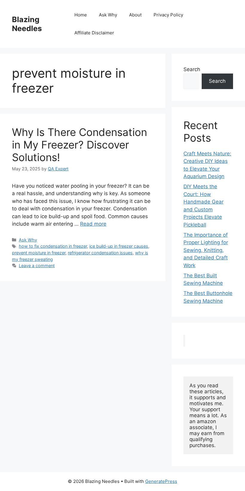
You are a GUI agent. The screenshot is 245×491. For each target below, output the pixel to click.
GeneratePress (161, 481)
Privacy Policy (168, 15)
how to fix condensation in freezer (53, 246)
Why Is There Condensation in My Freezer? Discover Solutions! (79, 144)
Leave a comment (37, 265)
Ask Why (108, 15)
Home (80, 15)
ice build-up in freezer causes (118, 246)
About (135, 15)
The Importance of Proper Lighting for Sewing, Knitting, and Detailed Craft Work (205, 250)
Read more (93, 224)
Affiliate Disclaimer (94, 33)
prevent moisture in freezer (38, 252)
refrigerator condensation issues (100, 252)
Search (191, 69)
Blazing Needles (27, 24)
